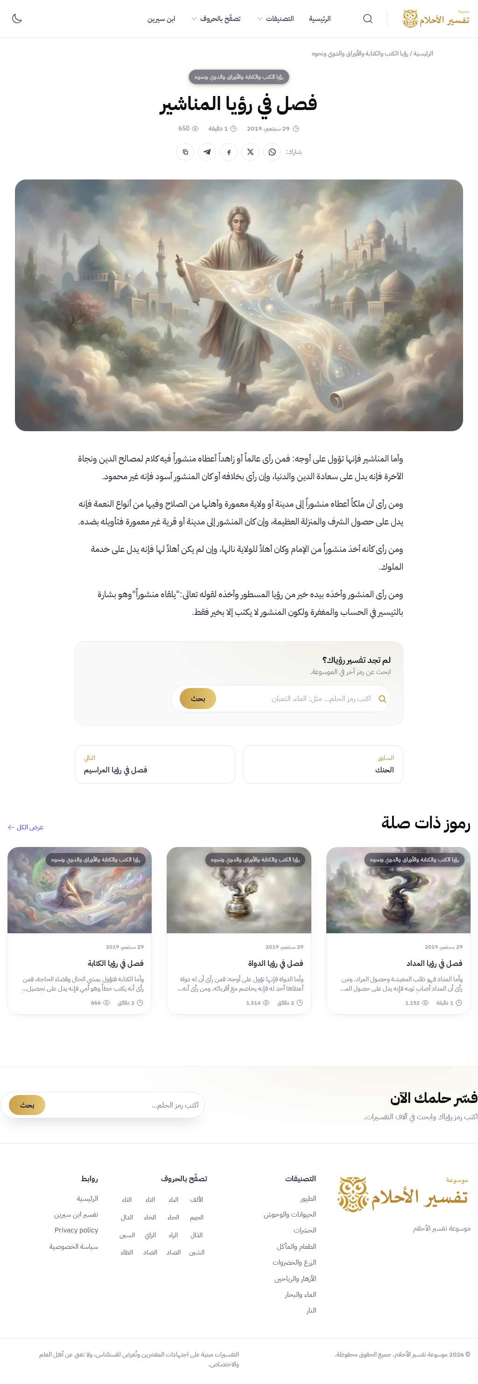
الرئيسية (319, 19)
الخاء (150, 1217)
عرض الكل (30, 827)
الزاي (150, 1235)
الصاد (174, 1252)
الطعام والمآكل (296, 1246)
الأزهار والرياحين (295, 1279)
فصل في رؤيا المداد (435, 963)
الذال (196, 1235)
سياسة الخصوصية (73, 1246)
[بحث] (367, 18)
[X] (250, 152)
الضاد (150, 1252)
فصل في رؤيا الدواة (275, 963)
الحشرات (305, 1230)
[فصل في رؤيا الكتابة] (79, 890)
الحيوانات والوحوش (290, 1214)
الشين (196, 1252)
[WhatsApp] (272, 152)
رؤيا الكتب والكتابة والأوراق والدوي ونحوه (360, 53)
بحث (198, 698)
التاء (150, 1199)
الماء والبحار (300, 1294)
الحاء (173, 1217)
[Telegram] (207, 152)
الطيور (308, 1198)
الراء (173, 1235)
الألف (196, 1199)
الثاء (127, 1199)
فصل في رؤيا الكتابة (116, 963)
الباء (173, 1199)
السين (127, 1235)
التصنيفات (280, 19)
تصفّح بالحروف (220, 19)
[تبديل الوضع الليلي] (16, 18)
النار (311, 1310)
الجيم (197, 1217)
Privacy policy (76, 1230)
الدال (127, 1217)
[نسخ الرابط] (185, 152)
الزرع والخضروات (294, 1262)
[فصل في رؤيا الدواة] (239, 890)
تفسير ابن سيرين (76, 1214)
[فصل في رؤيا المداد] (398, 890)
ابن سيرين (161, 19)
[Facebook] (229, 152)
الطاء (127, 1252)
